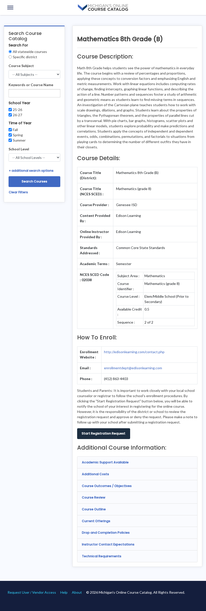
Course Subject (21, 66)
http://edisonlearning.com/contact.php (134, 352)
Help (64, 592)
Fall (15, 130)
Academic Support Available (105, 462)
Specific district (25, 57)
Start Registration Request (103, 433)
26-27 (17, 115)
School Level (19, 149)
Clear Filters (18, 192)
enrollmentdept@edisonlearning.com (133, 368)
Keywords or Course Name (31, 85)
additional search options (31, 170)
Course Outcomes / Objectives (107, 486)
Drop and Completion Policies (106, 532)
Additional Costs (95, 474)
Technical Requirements (101, 556)
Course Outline (94, 509)
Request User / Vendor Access (32, 592)
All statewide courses (30, 51)
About (77, 592)
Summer (19, 140)
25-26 (17, 109)
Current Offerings (96, 521)
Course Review (93, 497)
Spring (18, 135)
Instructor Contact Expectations (108, 544)
